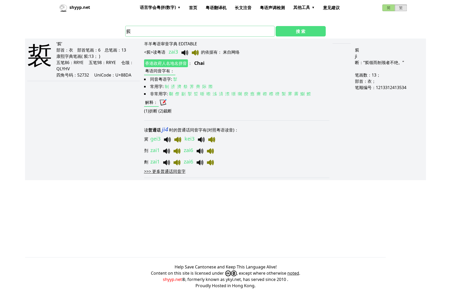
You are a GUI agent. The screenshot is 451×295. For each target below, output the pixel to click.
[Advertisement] (181, 218)
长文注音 (243, 7)
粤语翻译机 (216, 7)
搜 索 (300, 31)
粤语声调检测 (272, 7)
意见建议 (331, 7)
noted (293, 273)
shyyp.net (172, 279)
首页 (193, 7)
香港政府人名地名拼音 (166, 63)
